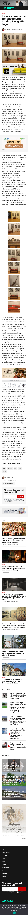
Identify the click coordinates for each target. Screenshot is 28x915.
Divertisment (5, 867)
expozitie (10, 468)
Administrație (6, 852)
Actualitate (7, 789)
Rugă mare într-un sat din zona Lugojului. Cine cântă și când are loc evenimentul (18, 696)
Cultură (4, 13)
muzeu (4, 471)
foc (15, 468)
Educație (4, 855)
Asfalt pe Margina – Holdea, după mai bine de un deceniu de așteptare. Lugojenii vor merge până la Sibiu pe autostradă (18, 720)
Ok (14, 912)
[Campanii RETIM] (14, 143)
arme (4, 468)
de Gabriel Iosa (6, 770)
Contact (4, 876)
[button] (3, 8)
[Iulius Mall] (14, 3)
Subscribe (20, 496)
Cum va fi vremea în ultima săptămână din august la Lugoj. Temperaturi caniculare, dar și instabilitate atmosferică (17, 733)
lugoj (20, 468)
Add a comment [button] (9, 483)
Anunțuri (4, 873)
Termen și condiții (9, 501)
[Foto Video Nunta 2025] (14, 511)
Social (5, 763)
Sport (5, 774)
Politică (4, 861)
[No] (26, 909)
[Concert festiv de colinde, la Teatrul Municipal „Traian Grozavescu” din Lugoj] (14, 669)
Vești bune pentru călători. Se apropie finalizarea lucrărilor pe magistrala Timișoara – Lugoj (18, 746)
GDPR (22, 500)
